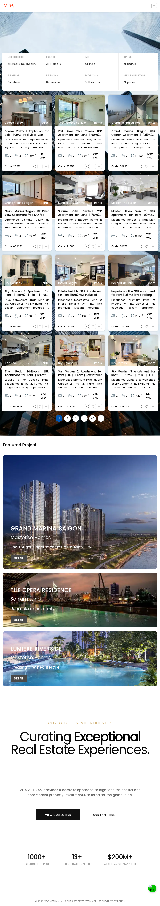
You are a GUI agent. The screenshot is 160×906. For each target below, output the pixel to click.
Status (128, 57)
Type (87, 57)
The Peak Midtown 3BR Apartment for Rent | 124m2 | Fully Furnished (27, 373)
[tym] (40, 166)
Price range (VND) (134, 75)
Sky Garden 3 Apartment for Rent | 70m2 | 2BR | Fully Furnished (133, 373)
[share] (34, 166)
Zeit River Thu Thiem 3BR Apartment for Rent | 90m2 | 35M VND (80, 132)
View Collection (58, 815)
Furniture (13, 75)
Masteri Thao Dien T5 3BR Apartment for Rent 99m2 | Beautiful (133, 212)
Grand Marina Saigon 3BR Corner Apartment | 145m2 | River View (133, 132)
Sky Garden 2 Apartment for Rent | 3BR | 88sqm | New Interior (80, 373)
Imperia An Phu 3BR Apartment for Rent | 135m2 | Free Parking (133, 293)
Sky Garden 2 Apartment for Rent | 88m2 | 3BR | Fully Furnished (27, 293)
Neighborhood (16, 57)
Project (50, 57)
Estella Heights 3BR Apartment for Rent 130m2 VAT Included (80, 293)
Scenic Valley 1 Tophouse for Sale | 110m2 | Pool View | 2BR (27, 132)
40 (92, 418)
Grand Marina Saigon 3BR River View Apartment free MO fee (27, 212)
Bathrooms (91, 75)
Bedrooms (52, 75)
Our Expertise (104, 815)
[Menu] (154, 5)
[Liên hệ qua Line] (152, 888)
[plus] (46, 166)
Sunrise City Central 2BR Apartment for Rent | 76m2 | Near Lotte (80, 212)
